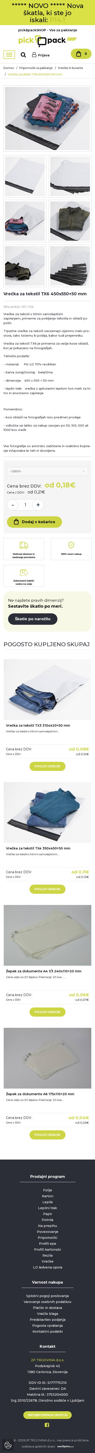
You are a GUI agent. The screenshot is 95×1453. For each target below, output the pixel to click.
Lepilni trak (47, 1208)
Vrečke (47, 1261)
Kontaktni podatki (48, 1331)
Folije (47, 1190)
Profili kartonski (47, 1249)
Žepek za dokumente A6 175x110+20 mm (40, 1094)
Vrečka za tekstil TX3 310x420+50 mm (38, 725)
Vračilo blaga (47, 1314)
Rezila (47, 1255)
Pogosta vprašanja (47, 1326)
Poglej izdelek (47, 766)
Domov (8, 68)
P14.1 (57, 20)
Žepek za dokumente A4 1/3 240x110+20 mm (43, 971)
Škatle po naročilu (32, 619)
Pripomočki (47, 1238)
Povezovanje (47, 1232)
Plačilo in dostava (47, 1308)
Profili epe (47, 1244)
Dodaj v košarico (38, 522)
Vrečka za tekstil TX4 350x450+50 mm (38, 848)
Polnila (47, 1220)
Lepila (47, 1202)
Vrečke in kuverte (70, 68)
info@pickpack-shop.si (47, 1415)
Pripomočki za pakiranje (36, 68)
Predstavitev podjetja (47, 1320)
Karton (47, 1196)
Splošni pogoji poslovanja (47, 1296)
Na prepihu (47, 1226)
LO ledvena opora (47, 1267)
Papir (47, 1214)
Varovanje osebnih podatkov (47, 1302)
